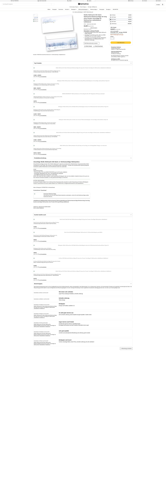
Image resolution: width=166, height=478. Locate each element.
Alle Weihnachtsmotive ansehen (91, 43)
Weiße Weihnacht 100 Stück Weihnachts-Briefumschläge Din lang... (47, 274)
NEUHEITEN (115, 9)
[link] (61, 195)
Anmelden (159, 0)
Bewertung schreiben (127, 348)
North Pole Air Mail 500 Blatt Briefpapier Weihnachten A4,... (46, 235)
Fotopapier (54, 9)
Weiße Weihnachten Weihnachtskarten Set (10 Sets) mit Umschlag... (48, 148)
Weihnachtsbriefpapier (83, 9)
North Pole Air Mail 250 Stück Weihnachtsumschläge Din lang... (46, 222)
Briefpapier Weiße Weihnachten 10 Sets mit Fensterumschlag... (47, 83)
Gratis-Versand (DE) (42, 0)
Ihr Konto (145, 0)
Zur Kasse (131, 0)
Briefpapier (73, 9)
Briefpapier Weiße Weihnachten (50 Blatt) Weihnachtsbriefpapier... (47, 109)
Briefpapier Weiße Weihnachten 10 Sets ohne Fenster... (45, 122)
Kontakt (70, 0)
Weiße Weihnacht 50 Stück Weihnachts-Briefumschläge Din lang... (47, 70)
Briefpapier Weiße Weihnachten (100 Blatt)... (43, 248)
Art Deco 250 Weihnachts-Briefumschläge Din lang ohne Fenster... (47, 261)
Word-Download (99, 46)
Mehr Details (89, 46)
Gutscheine (60, 9)
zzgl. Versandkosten (42, 76)
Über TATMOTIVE (15, 0)
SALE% (90, 0)
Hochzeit (67, 9)
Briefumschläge (93, 9)
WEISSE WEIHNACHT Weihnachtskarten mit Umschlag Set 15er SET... (48, 96)
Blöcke (49, 9)
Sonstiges (108, 9)
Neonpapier (101, 9)
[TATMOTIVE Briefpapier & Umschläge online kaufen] (83, 4)
